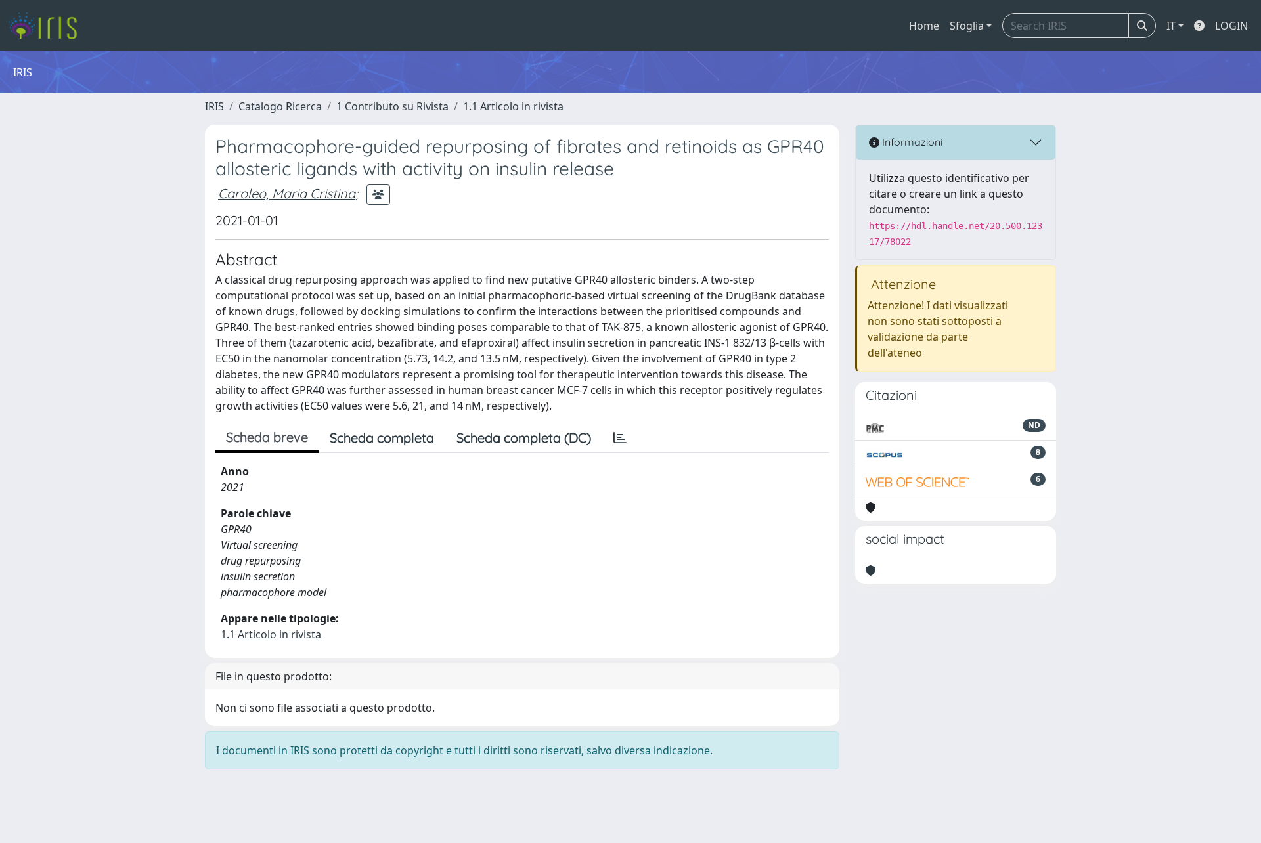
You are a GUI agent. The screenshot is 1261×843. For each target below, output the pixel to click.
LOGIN (1231, 25)
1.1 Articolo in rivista (513, 106)
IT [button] (1171, 25)
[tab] (620, 438)
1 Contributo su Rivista (392, 106)
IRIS (214, 106)
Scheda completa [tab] (382, 437)
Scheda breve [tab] (267, 437)
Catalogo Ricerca (280, 106)
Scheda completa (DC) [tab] (523, 437)
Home (924, 25)
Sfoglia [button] (967, 25)
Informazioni (910, 141)
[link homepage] (47, 25)
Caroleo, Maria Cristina (286, 193)
